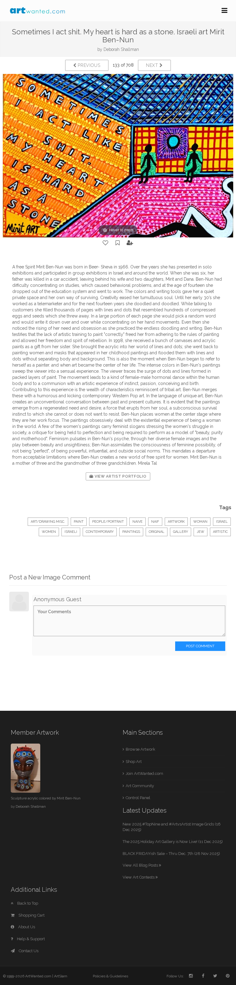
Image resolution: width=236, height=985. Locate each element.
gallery (180, 532)
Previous (88, 65)
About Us (26, 927)
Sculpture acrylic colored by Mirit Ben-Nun (46, 798)
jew (200, 532)
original (156, 532)
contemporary (100, 532)
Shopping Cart (31, 915)
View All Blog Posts (141, 865)
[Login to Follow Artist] (130, 242)
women (49, 532)
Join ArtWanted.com (144, 773)
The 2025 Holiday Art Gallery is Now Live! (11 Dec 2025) (173, 841)
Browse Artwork (140, 749)
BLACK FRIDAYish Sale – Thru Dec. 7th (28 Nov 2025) (171, 853)
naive (137, 522)
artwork (176, 522)
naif (155, 522)
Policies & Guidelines (110, 976)
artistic (220, 532)
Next (153, 65)
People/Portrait (108, 522)
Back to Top (27, 903)
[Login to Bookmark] (118, 242)
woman (200, 522)
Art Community (140, 785)
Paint (79, 522)
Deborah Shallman (121, 49)
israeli (71, 532)
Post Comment (200, 646)
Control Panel (138, 797)
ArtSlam (60, 976)
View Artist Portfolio (119, 476)
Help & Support (30, 939)
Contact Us (28, 950)
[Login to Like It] (106, 242)
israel (222, 522)
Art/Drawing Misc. (48, 522)
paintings (131, 532)
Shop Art (134, 761)
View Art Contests (139, 877)
